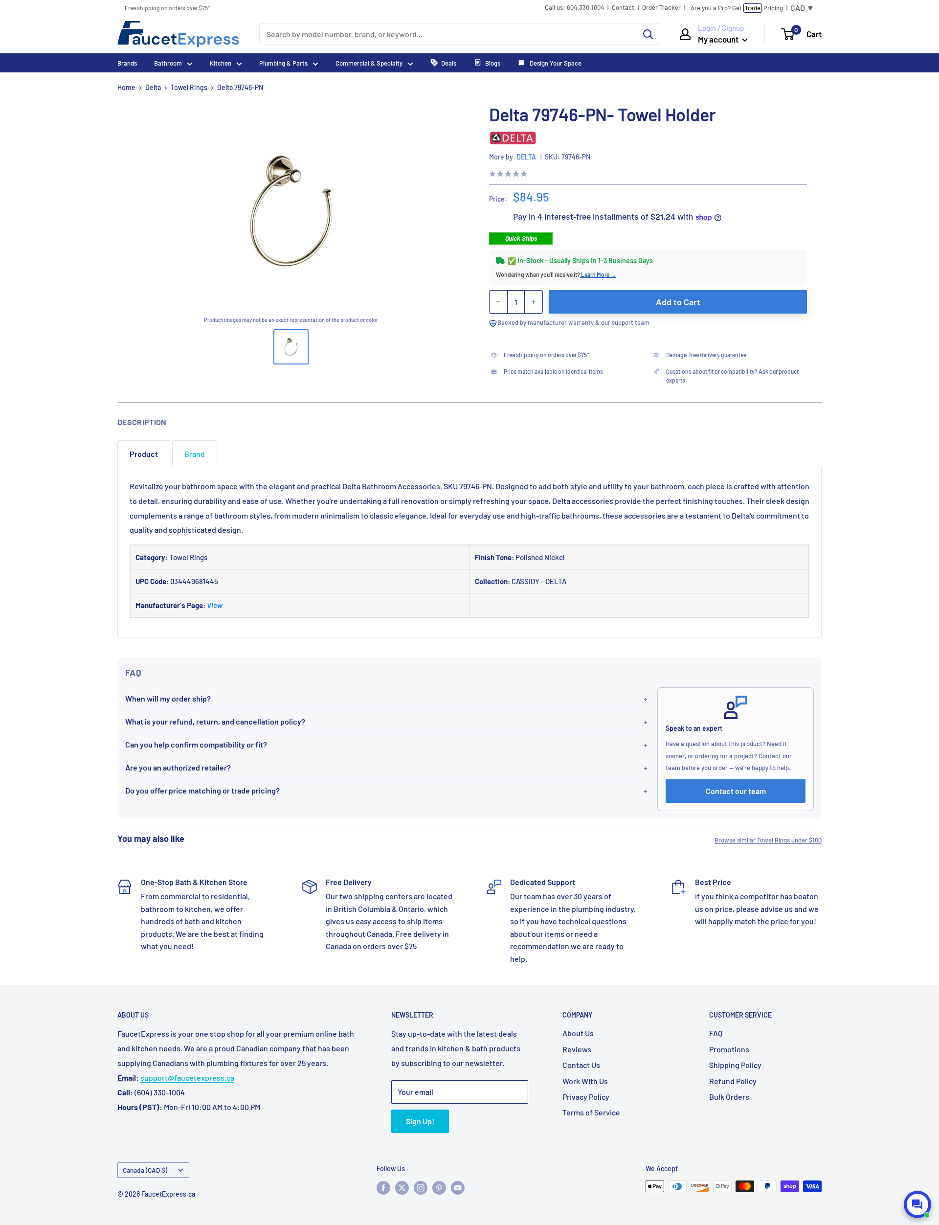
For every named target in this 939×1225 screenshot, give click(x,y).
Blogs (492, 63)
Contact (623, 7)
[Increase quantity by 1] (533, 302)
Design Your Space (554, 63)
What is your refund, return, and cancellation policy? (215, 721)
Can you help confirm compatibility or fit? (196, 744)
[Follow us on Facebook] (383, 1187)
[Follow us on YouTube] (458, 1187)
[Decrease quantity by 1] (498, 302)
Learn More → (598, 274)
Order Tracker (661, 7)
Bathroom (168, 63)
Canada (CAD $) (145, 1170)
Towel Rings (189, 87)
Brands (127, 63)
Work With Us (585, 1081)
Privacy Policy (585, 1096)
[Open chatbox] (917, 1204)
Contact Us (581, 1064)
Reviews (576, 1049)
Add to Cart (678, 301)
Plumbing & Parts (283, 63)
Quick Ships (521, 238)
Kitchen (220, 63)
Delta (153, 87)
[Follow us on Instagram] (420, 1187)
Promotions (729, 1049)
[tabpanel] (469, 552)
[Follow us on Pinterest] (439, 1187)
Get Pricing (737, 8)
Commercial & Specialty (368, 63)
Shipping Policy (735, 1064)
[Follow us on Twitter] (402, 1187)
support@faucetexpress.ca (187, 1077)
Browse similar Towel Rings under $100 (768, 840)
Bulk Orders (729, 1096)
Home (126, 87)
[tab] (143, 453)
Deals (448, 63)
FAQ (715, 1033)
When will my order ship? (168, 698)
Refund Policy (733, 1081)
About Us (578, 1033)
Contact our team (736, 790)
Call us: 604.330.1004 (574, 7)
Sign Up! (420, 1121)
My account (719, 39)
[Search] (648, 34)
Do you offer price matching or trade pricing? (202, 790)
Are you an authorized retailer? (178, 767)
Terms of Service (591, 1112)
